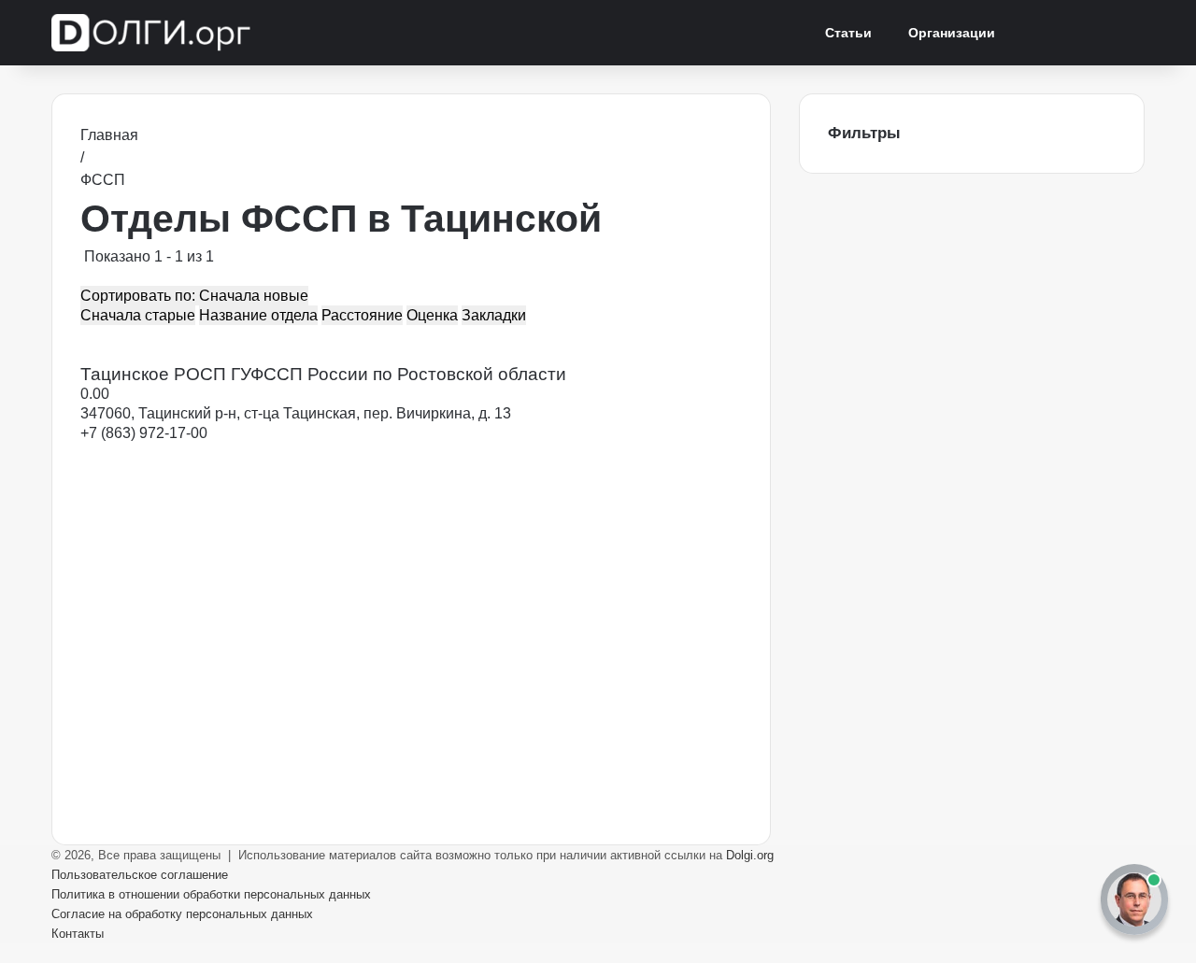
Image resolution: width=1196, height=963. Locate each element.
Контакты (77, 934)
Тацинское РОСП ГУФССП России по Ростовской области (323, 374)
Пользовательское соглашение (139, 875)
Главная (109, 135)
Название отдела (258, 315)
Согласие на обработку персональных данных (182, 914)
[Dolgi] (153, 32)
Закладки (494, 315)
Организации (951, 32)
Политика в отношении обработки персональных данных (211, 894)
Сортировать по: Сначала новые (194, 296)
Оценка (432, 315)
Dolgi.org (750, 855)
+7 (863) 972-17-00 (143, 433)
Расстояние (362, 315)
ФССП (102, 180)
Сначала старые (137, 315)
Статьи (848, 32)
